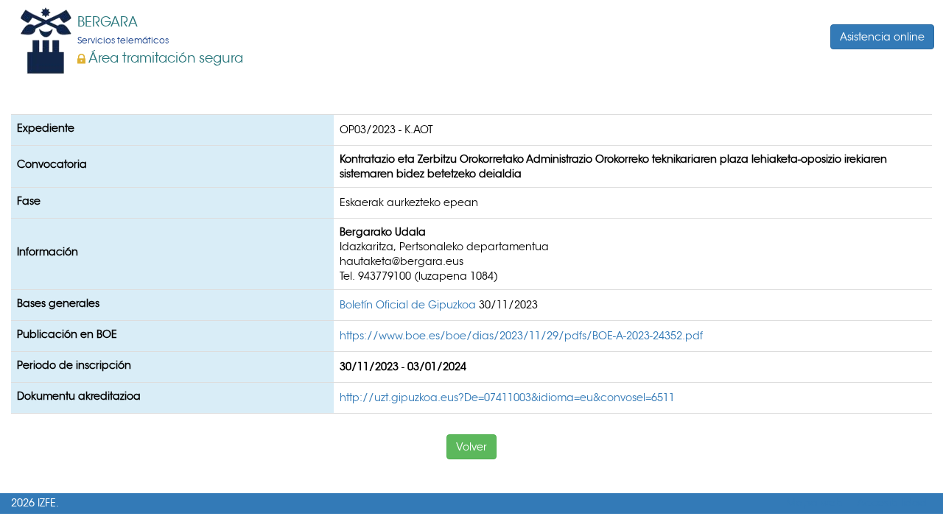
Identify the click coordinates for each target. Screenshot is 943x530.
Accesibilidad (892, 503)
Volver (471, 446)
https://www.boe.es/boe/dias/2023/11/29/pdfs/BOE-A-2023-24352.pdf (521, 335)
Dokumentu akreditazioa (79, 396)
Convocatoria (52, 164)
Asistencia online (882, 36)
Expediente (45, 128)
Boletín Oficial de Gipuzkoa (409, 304)
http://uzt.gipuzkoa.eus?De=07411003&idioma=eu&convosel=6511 (507, 397)
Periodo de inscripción (74, 365)
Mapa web (814, 503)
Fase (29, 201)
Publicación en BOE (67, 334)
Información (47, 251)
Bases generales (58, 303)
